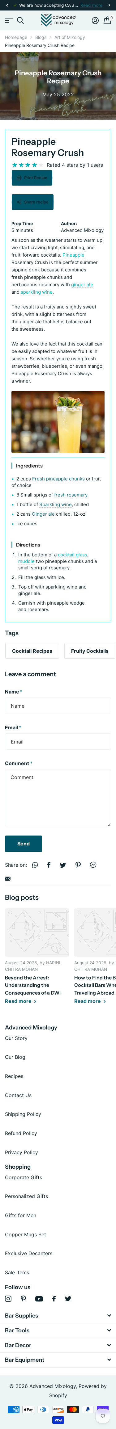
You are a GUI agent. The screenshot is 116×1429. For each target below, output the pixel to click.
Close (58, 1316)
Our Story (16, 1038)
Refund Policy (21, 1133)
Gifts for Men (20, 1215)
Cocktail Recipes (32, 651)
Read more (91, 5)
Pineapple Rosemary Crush (47, 147)
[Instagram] (8, 1299)
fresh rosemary (71, 495)
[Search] (20, 20)
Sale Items (17, 1272)
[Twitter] (68, 1298)
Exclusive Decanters (28, 1253)
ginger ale (82, 284)
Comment (18, 763)
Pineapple (73, 255)
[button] (7, 5)
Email (13, 727)
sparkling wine (37, 292)
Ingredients (29, 466)
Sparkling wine (55, 504)
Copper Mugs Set (25, 1234)
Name (14, 692)
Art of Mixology (69, 37)
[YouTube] (39, 1298)
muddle (26, 561)
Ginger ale (43, 514)
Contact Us (18, 1095)
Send (23, 843)
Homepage (16, 37)
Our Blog (15, 1057)
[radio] (14, 165)
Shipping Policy (23, 1114)
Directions (28, 545)
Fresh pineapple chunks (58, 479)
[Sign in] (95, 20)
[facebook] (54, 1298)
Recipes (14, 1076)
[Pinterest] (23, 1299)
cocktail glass (72, 555)
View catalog (8, 20)
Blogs (40, 37)
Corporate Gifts (23, 1177)
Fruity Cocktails (90, 651)
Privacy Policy (21, 1152)
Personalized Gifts (26, 1196)
